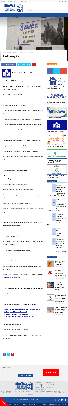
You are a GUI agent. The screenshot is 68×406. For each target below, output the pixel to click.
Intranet (27, 1)
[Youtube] (65, 1)
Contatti (3, 1)
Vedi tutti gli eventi (61, 251)
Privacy (21, 1)
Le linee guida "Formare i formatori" (15, 312)
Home (13, 399)
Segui (49, 68)
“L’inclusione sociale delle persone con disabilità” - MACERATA (60, 243)
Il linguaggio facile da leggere (55, 131)
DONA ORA (51, 372)
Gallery (15, 1)
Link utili (10, 1)
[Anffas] (24, 385)
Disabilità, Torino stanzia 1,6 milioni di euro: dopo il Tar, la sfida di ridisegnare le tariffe (60, 273)
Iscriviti (63, 68)
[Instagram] (59, 1)
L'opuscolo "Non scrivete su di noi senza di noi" (19, 316)
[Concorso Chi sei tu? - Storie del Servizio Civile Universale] (50, 264)
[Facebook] (56, 1)
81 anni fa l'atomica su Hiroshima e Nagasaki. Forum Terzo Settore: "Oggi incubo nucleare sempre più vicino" (60, 298)
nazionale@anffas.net (41, 386)
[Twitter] (62, 1)
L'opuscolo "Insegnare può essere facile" (17, 314)
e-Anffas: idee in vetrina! (54, 117)
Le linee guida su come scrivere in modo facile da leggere (22, 309)
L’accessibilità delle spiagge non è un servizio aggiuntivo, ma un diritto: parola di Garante (60, 286)
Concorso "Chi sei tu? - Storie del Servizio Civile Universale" (60, 263)
